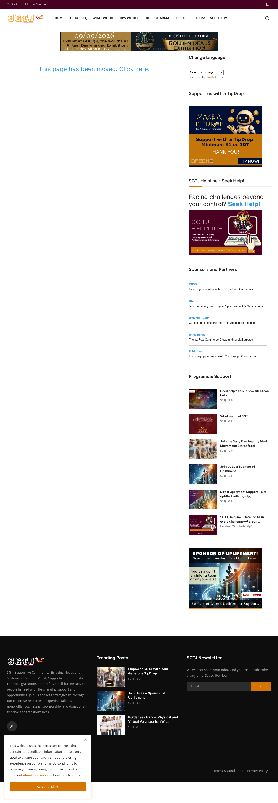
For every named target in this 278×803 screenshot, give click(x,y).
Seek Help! (244, 204)
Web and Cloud (199, 318)
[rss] (12, 726)
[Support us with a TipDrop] (225, 136)
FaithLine (195, 351)
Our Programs (158, 18)
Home (59, 18)
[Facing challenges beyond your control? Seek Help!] (225, 232)
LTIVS (193, 284)
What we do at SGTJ (235, 416)
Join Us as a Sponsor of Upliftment (237, 469)
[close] (85, 739)
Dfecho (193, 301)
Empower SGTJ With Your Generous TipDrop (148, 671)
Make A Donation (36, 4)
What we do (103, 18)
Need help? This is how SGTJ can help (244, 393)
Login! (199, 18)
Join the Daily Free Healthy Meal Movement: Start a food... (243, 443)
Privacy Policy (257, 770)
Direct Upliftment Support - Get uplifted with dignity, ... (243, 494)
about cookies (34, 775)
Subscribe (261, 686)
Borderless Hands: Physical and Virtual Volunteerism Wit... (153, 719)
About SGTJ (78, 18)
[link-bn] (225, 578)
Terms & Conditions (228, 770)
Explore (182, 18)
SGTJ (223, 400)
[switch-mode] (268, 4)
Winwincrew (197, 334)
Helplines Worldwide (232, 526)
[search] (267, 18)
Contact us (14, 4)
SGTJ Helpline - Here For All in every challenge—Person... (242, 519)
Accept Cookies (48, 787)
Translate (221, 77)
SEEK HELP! (218, 18)
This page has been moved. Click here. (94, 69)
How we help (129, 18)
